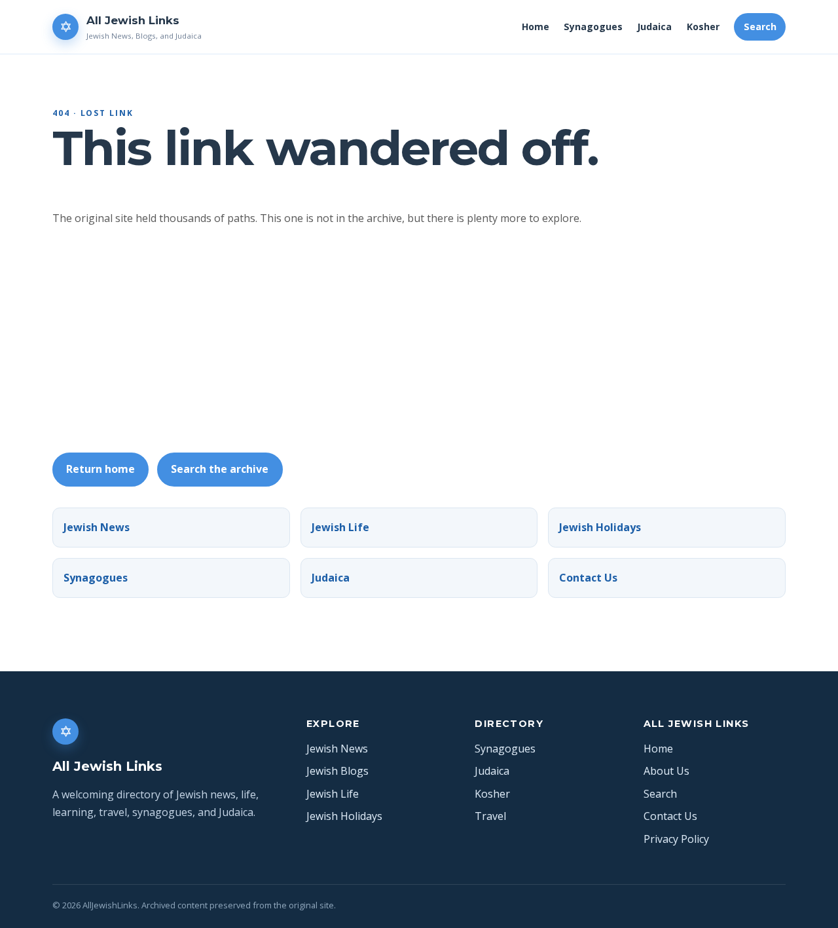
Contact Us (588, 577)
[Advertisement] (445, 340)
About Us (666, 771)
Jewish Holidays (600, 527)
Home (535, 26)
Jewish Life (340, 527)
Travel (490, 816)
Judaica (654, 26)
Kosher (703, 26)
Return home (100, 469)
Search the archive (219, 469)
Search (760, 26)
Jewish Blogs (337, 771)
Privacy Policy (676, 839)
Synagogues (593, 26)
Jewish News (97, 527)
